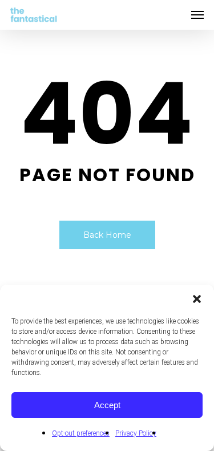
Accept (107, 405)
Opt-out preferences (81, 433)
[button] (197, 299)
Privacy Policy (135, 433)
